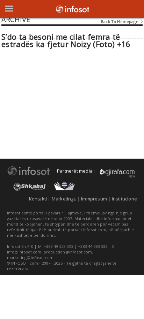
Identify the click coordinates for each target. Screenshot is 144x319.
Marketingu (64, 199)
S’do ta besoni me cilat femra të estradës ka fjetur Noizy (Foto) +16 (66, 40)
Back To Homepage (122, 21)
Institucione (124, 199)
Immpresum (94, 199)
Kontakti (38, 199)
